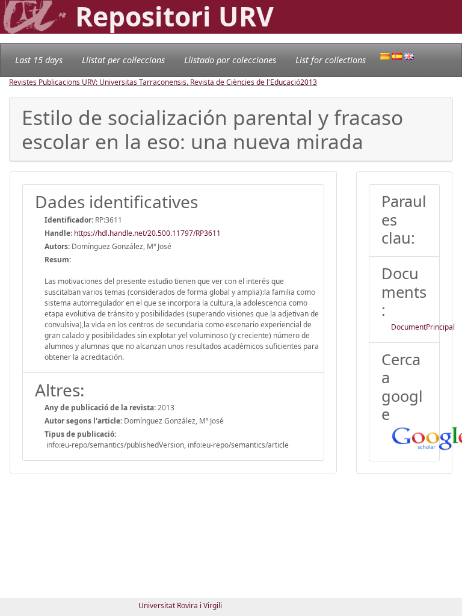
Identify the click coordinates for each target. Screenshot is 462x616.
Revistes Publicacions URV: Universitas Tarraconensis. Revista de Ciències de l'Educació (154, 82)
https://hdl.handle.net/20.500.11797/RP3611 (147, 233)
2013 (308, 82)
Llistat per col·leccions (123, 60)
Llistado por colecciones (230, 60)
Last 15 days (39, 60)
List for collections (330, 60)
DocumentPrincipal (423, 327)
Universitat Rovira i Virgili (180, 605)
